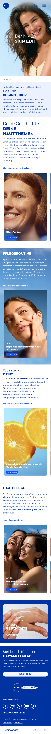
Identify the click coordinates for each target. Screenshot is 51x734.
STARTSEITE (8, 79)
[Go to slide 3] (26, 361)
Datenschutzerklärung (18, 719)
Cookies (5, 719)
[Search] (35, 5)
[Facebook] (5, 706)
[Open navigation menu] (44, 6)
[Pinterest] (19, 706)
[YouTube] (26, 706)
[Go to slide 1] (24, 244)
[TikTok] (33, 706)
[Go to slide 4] (27, 478)
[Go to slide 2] (26, 244)
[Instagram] (12, 706)
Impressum (18, 722)
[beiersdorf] (11, 730)
